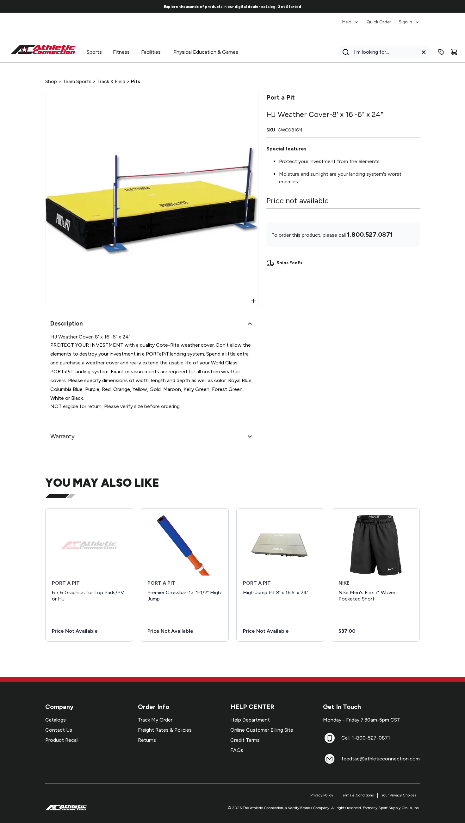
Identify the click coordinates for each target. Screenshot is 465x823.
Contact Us (58, 730)
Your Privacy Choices (398, 795)
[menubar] (381, 19)
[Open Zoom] (253, 301)
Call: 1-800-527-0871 (365, 738)
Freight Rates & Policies (165, 730)
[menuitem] (350, 19)
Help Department (250, 720)
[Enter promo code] (441, 52)
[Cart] (454, 52)
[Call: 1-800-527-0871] (329, 738)
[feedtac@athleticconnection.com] (329, 758)
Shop (51, 81)
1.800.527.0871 (370, 234)
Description (66, 323)
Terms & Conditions (357, 795)
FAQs (236, 750)
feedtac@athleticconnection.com (380, 759)
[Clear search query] (423, 52)
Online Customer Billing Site (261, 730)
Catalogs (55, 720)
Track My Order (155, 720)
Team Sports (77, 81)
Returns (147, 740)
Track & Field (111, 81)
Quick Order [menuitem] (379, 22)
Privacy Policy (321, 795)
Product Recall (61, 740)
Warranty (62, 436)
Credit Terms (245, 740)
